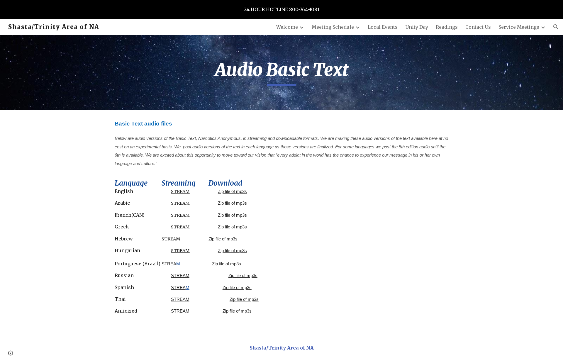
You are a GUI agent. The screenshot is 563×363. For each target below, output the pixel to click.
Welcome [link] (287, 27)
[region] (281, 9)
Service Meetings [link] (518, 27)
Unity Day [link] (416, 27)
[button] (556, 27)
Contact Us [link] (478, 27)
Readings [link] (447, 27)
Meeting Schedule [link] (333, 27)
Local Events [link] (383, 27)
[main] (281, 72)
